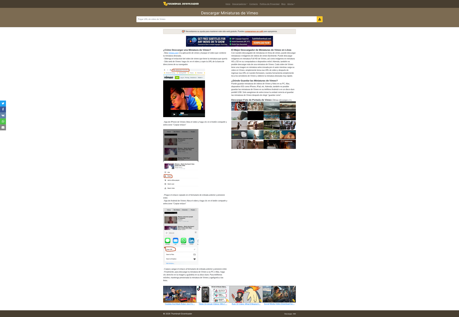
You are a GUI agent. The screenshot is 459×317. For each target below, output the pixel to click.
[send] (320, 19)
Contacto (253, 4)
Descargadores (239, 4)
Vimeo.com (173, 53)
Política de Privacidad (269, 4)
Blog (283, 4)
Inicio (228, 4)
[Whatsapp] (3, 121)
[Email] (3, 127)
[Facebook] (3, 109)
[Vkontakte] (3, 115)
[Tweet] (3, 103)
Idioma (290, 4)
